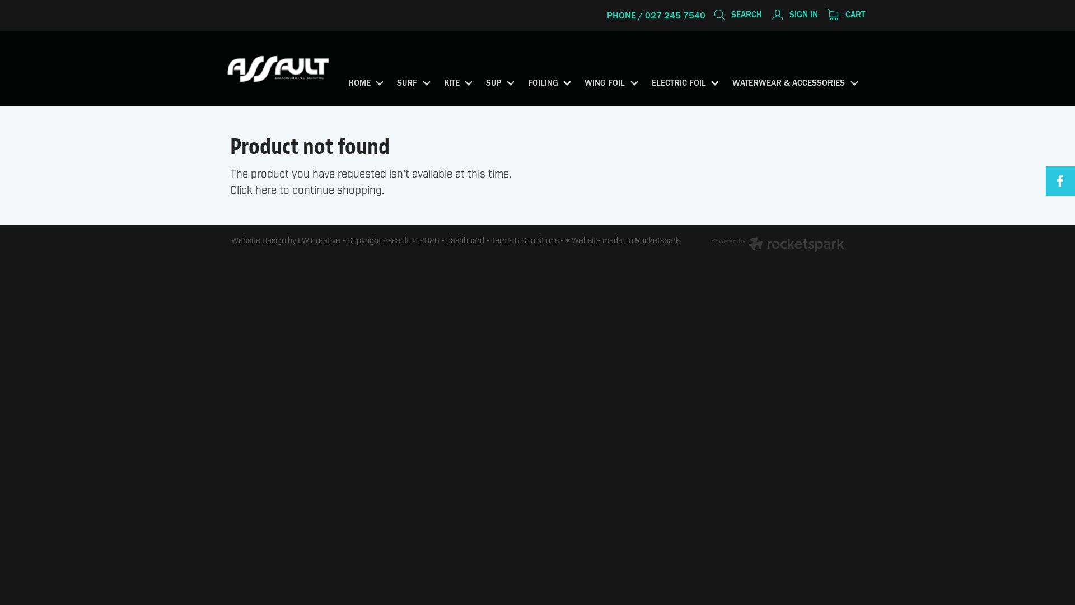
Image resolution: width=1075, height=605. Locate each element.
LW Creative (319, 240)
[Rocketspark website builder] (777, 245)
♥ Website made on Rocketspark (622, 240)
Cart (854, 14)
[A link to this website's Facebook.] (1060, 181)
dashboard (465, 240)
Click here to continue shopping (306, 190)
